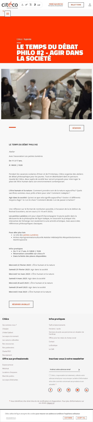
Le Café (51, 349)
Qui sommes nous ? (9, 325)
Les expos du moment (10, 336)
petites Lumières (30, 235)
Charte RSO (6, 351)
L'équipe (5, 329)
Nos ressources (8, 344)
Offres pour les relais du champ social (62, 338)
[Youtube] (77, 390)
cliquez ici (50, 403)
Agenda (27, 39)
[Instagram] (68, 390)
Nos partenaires (8, 347)
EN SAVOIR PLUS (11, 418)
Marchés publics (8, 376)
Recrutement (7, 355)
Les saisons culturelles (10, 340)
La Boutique (53, 345)
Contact (51, 341)
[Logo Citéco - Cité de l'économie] (10, 5)
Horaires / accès (55, 329)
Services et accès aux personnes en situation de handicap (66, 333)
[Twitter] (59, 390)
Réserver (77, 128)
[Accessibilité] (31, 5)
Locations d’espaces (9, 372)
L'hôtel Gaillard (7, 332)
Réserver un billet (21, 304)
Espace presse (7, 365)
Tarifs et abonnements (57, 325)
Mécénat (5, 368)
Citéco (19, 39)
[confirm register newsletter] (79, 370)
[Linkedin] (87, 390)
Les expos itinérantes (10, 380)
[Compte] (89, 4)
